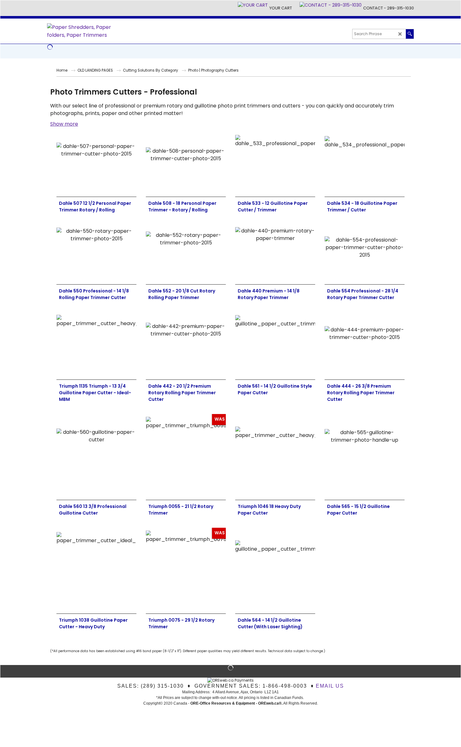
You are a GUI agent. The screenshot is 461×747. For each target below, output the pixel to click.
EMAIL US (330, 686)
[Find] (410, 34)
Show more (64, 124)
